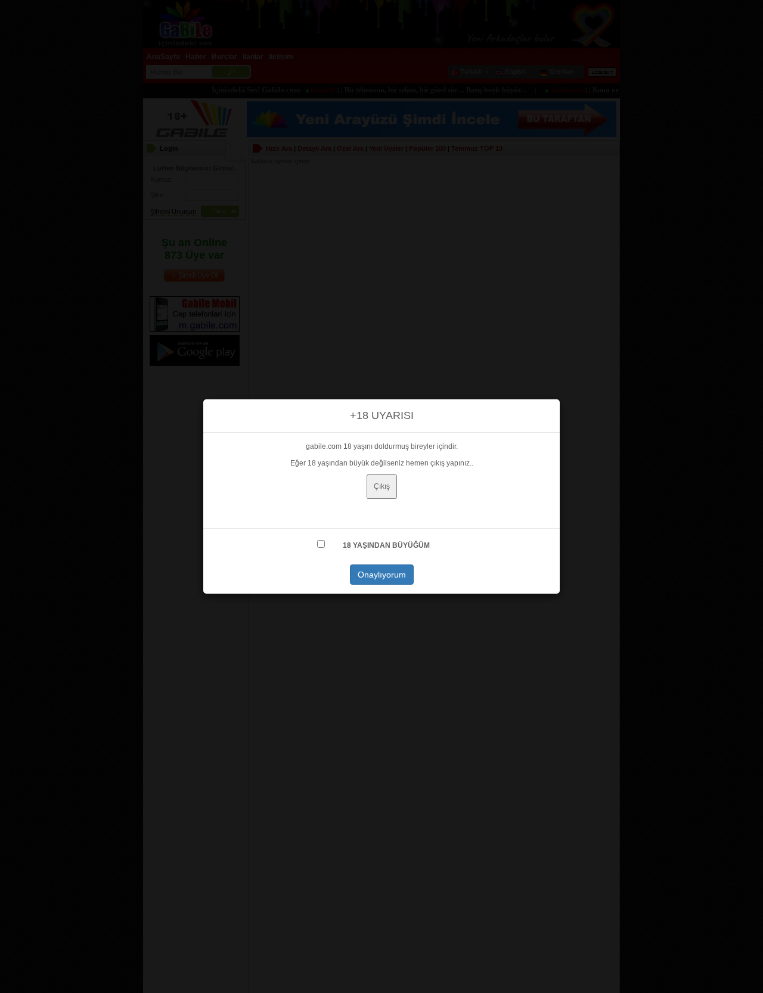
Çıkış (382, 486)
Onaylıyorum (382, 574)
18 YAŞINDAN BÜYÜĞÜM (386, 545)
